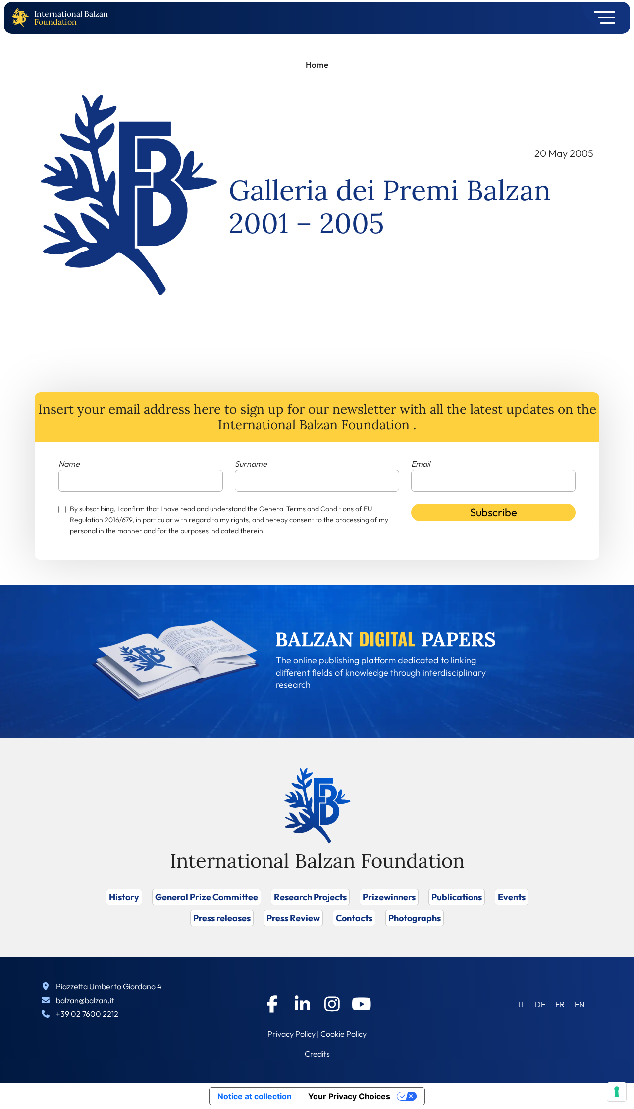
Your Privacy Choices (349, 1096)
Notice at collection (254, 1096)
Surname (251, 464)
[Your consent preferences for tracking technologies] (616, 1091)
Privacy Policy (291, 1034)
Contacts (354, 918)
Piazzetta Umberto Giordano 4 (109, 986)
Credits (317, 1054)
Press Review (293, 918)
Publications (456, 897)
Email (420, 464)
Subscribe (493, 512)
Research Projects (310, 897)
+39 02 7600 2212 (87, 1014)
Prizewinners (389, 897)
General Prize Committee (206, 897)
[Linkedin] (302, 1004)
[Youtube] (361, 1004)
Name (69, 464)
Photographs (414, 918)
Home (317, 64)
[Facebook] (272, 1004)
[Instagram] (332, 1004)
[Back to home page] (22, 18)
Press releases (222, 918)
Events (512, 897)
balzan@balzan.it (85, 1000)
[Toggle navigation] (601, 18)
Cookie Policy (343, 1034)
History (124, 897)
